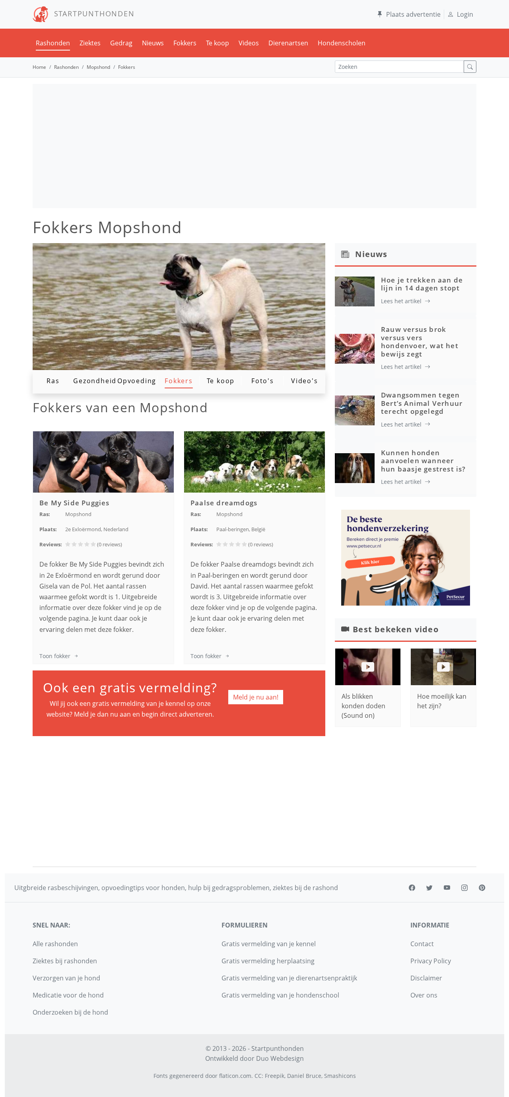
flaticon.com (235, 1075)
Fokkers (184, 43)
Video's (304, 380)
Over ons (423, 995)
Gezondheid (95, 380)
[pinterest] (482, 887)
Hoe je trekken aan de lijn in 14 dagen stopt (422, 283)
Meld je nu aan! (255, 697)
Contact (422, 943)
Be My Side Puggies (74, 502)
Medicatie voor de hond (68, 995)
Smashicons (340, 1075)
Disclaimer (426, 978)
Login (465, 14)
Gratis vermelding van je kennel (268, 943)
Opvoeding (136, 380)
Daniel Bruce (304, 1075)
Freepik (274, 1075)
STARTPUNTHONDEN (92, 13)
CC (258, 1075)
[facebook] (412, 887)
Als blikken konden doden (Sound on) (363, 706)
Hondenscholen (341, 43)
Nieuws (153, 43)
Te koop (217, 43)
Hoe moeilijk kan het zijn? (441, 701)
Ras (53, 380)
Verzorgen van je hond (66, 978)
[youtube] (447, 887)
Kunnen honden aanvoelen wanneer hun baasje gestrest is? (423, 460)
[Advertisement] (254, 146)
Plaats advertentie (413, 14)
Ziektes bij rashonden (65, 961)
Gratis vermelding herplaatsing (268, 961)
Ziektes (90, 43)
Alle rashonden (55, 943)
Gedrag (121, 43)
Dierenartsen (288, 43)
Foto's (262, 380)
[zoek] (470, 66)
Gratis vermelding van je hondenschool (280, 995)
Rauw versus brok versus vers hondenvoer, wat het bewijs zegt (419, 341)
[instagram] (464, 887)
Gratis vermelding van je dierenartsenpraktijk (289, 978)
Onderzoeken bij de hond (70, 1012)
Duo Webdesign (280, 1058)
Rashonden (53, 43)
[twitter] (429, 887)
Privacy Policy (430, 961)
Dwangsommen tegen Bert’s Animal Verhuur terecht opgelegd (421, 403)
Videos (249, 43)
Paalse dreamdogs (223, 502)
